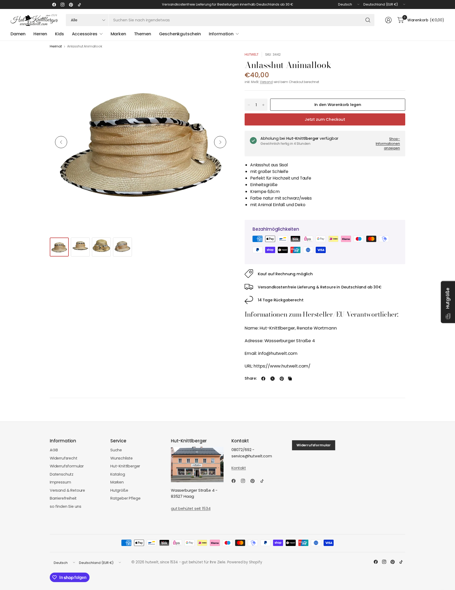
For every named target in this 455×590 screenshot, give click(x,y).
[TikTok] (79, 4)
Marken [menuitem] (118, 34)
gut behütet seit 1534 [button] (190, 508)
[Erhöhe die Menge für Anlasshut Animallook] (263, 105)
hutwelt (252, 54)
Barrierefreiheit (63, 498)
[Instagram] (62, 4)
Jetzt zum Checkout (325, 119)
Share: (251, 378)
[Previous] (61, 142)
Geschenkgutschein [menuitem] (180, 34)
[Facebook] (54, 4)
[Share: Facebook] (263, 378)
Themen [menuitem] (142, 34)
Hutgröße (119, 490)
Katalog (117, 474)
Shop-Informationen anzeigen (388, 143)
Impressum (60, 482)
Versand (266, 82)
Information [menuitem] (221, 34)
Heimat (56, 46)
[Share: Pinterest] (281, 378)
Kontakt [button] (238, 468)
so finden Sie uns (65, 506)
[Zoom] (221, 62)
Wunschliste (121, 458)
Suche (116, 450)
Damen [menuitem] (18, 34)
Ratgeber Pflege (125, 498)
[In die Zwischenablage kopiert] (289, 378)
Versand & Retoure (67, 490)
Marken (117, 482)
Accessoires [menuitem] (84, 34)
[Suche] (367, 20)
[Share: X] (272, 378)
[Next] (220, 142)
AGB (54, 450)
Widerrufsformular (67, 466)
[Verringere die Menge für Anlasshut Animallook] (249, 105)
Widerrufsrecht (63, 458)
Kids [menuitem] (59, 34)
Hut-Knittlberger (125, 466)
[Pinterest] (71, 4)
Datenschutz (61, 474)
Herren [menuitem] (40, 34)
